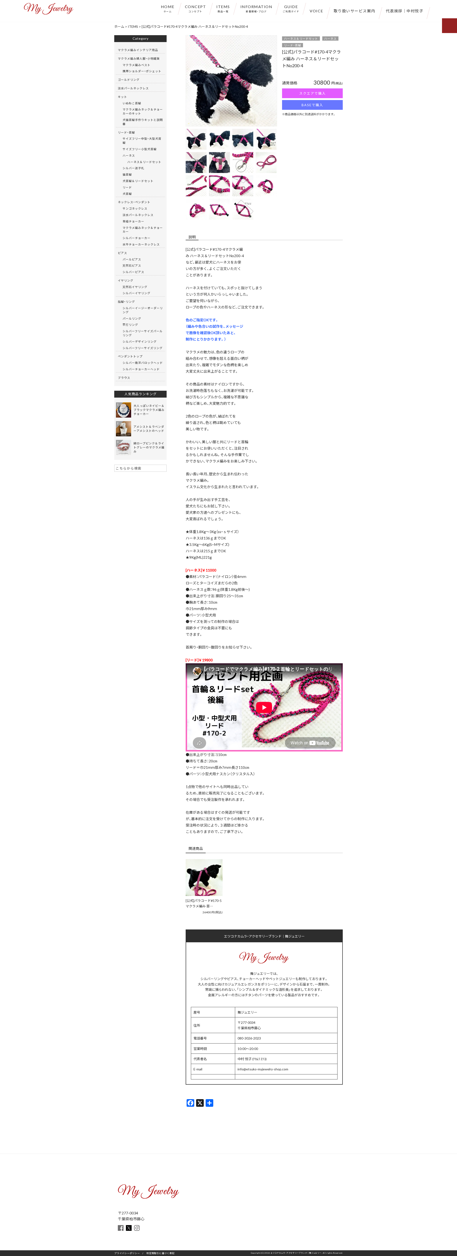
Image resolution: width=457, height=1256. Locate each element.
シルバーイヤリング (136, 293)
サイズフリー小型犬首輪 (140, 149)
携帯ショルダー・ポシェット (142, 71)
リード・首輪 (292, 45)
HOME (167, 8)
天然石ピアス (132, 265)
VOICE (316, 11)
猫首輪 (127, 174)
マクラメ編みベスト (136, 65)
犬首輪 (127, 194)
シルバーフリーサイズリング (143, 348)
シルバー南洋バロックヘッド (143, 363)
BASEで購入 (312, 104)
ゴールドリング (128, 79)
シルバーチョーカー (136, 238)
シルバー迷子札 (133, 168)
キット (122, 97)
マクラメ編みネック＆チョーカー (143, 230)
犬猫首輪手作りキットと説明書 (143, 122)
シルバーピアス (133, 272)
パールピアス (132, 259)
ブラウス (124, 377)
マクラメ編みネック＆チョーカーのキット (143, 111)
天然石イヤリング (135, 287)
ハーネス (330, 38)
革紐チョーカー (133, 221)
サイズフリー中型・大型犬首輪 (142, 140)
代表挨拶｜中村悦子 (404, 11)
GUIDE (291, 8)
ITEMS (223, 8)
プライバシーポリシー (127, 1253)
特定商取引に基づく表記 (160, 1253)
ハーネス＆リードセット (301, 38)
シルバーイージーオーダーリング (143, 310)
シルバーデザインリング (140, 341)
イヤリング (125, 280)
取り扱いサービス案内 (354, 11)
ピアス (122, 253)
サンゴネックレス (135, 208)
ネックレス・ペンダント (134, 202)
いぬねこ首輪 (132, 103)
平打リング (130, 324)
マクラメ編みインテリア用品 (138, 50)
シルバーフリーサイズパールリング (143, 333)
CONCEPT (195, 8)
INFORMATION (256, 8)
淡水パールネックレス (133, 88)
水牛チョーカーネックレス (141, 244)
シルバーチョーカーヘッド (141, 369)
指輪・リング (126, 301)
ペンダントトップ (130, 356)
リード (127, 187)
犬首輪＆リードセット (138, 181)
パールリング (132, 318)
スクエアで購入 (312, 93)
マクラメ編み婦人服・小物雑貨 (139, 58)
